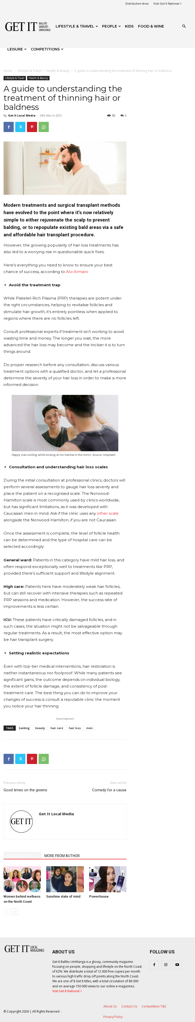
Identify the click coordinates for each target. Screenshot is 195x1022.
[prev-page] (7, 912)
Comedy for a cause (109, 790)
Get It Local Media (22, 115)
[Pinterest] (32, 127)
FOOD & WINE (151, 26)
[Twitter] (20, 127)
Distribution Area (137, 3)
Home (8, 71)
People (109, 26)
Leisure (15, 49)
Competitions (45, 49)
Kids (129, 26)
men (89, 728)
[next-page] (15, 912)
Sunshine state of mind (63, 896)
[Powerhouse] (107, 879)
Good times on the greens (25, 790)
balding (24, 728)
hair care (57, 728)
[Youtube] (177, 965)
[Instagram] (165, 965)
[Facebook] (9, 127)
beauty (40, 728)
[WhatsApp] (44, 127)
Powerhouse (99, 896)
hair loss (75, 728)
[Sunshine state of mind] (65, 879)
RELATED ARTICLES (22, 856)
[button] (184, 26)
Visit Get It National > (167, 3)
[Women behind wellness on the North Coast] (22, 879)
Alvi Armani (77, 271)
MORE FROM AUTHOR (62, 856)
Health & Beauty (58, 71)
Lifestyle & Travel (75, 26)
